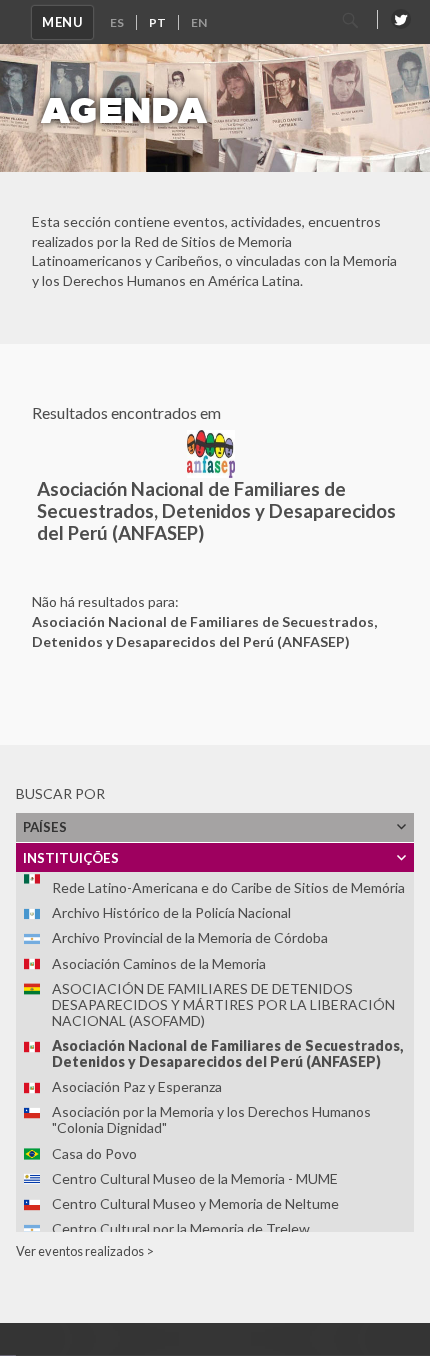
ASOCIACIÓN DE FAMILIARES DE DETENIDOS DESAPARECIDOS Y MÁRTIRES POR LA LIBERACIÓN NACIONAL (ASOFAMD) (223, 1004)
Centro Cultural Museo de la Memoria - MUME (195, 1178)
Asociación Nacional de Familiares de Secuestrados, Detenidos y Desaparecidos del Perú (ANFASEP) (227, 1053)
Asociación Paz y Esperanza (137, 1086)
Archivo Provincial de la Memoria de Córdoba (190, 937)
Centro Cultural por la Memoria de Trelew (181, 1228)
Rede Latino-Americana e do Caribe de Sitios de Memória (228, 887)
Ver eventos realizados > (85, 1251)
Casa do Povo (94, 1153)
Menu (62, 22)
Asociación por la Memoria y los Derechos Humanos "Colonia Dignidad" (211, 1119)
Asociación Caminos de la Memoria (159, 963)
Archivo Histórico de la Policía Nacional (171, 912)
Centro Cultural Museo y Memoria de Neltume (195, 1203)
